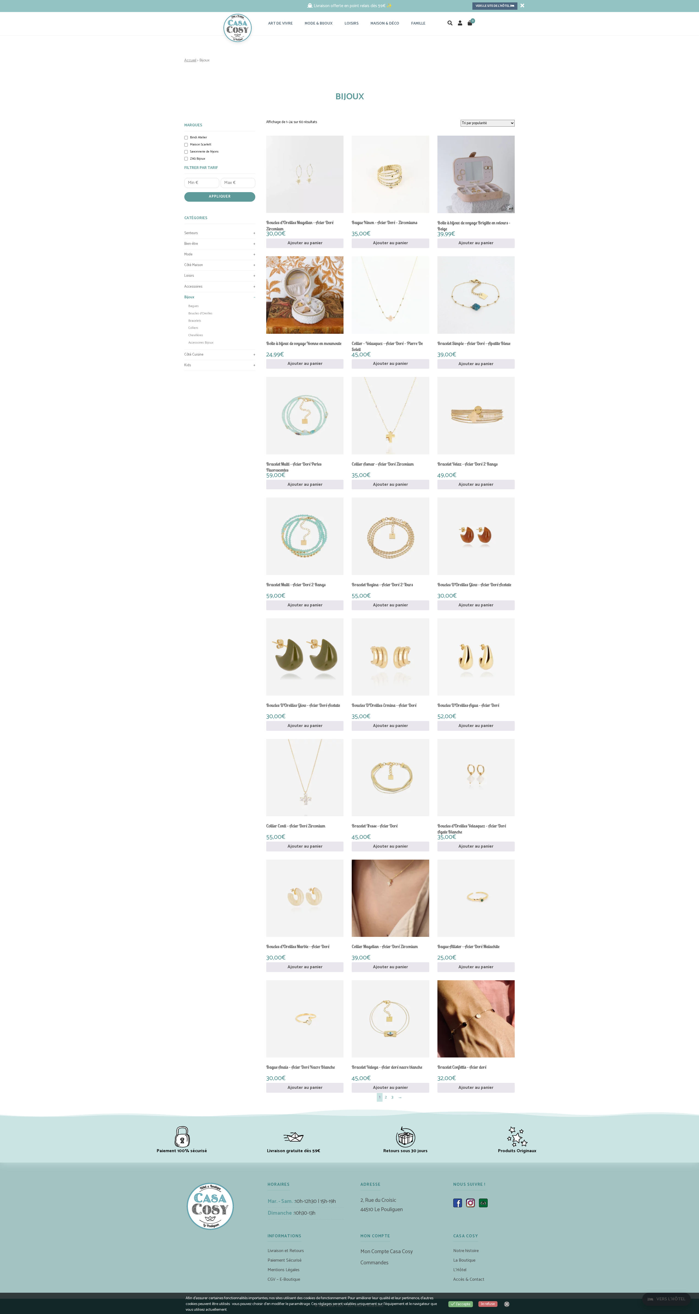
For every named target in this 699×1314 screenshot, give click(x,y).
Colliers (193, 327)
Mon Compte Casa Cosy (386, 1251)
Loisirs (219, 276)
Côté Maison (219, 265)
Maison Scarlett (200, 144)
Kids (219, 365)
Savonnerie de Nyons (204, 152)
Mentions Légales (284, 1270)
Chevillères (195, 335)
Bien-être (219, 244)
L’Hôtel (459, 1270)
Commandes (374, 1263)
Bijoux (219, 297)
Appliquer (220, 196)
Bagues (193, 306)
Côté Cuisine (219, 354)
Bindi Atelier (198, 137)
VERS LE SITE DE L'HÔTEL (493, 6)
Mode (219, 254)
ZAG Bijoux (197, 159)
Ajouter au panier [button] (305, 243)
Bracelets (194, 320)
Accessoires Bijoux (200, 342)
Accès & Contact (468, 1279)
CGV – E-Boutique (284, 1279)
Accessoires (219, 287)
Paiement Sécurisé (284, 1260)
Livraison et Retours (286, 1251)
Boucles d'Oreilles (200, 313)
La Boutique (464, 1260)
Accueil (190, 60)
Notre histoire (466, 1251)
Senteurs (219, 233)
